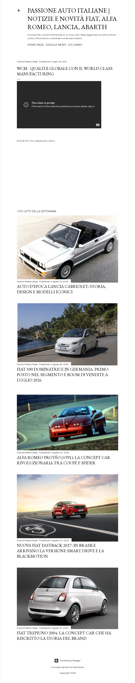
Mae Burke (78, 667)
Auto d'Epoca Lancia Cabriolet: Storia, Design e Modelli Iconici (61, 289)
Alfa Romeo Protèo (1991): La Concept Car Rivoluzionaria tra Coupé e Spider (63, 460)
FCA (32, 141)
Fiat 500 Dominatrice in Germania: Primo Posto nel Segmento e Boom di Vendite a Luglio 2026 (62, 374)
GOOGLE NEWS (56, 44)
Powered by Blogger (70, 660)
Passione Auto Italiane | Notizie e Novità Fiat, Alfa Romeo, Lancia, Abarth (72, 18)
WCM (51, 141)
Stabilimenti (41, 141)
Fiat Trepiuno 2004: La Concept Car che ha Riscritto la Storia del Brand (64, 635)
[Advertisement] (67, 176)
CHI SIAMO (75, 44)
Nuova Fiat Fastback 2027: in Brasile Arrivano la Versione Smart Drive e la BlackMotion (60, 551)
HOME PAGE (35, 44)
